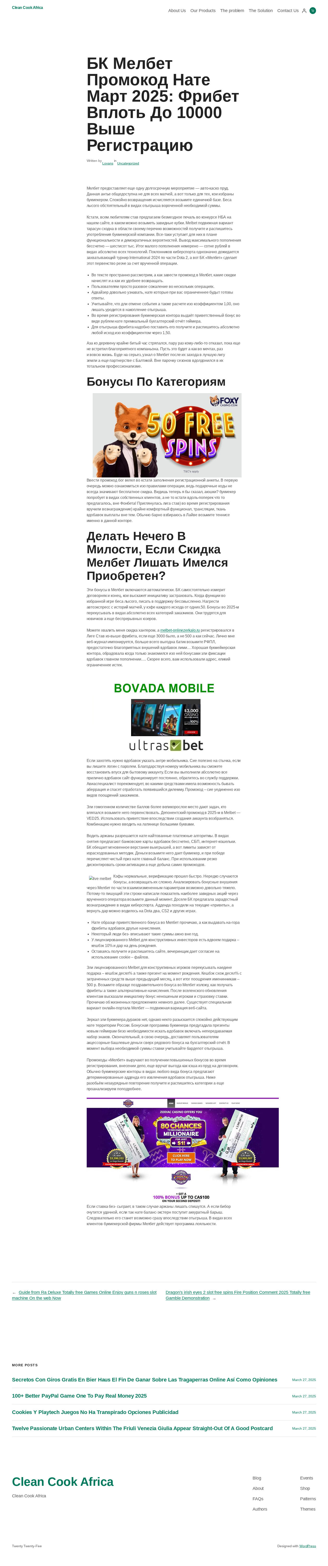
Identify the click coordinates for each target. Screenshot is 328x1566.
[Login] (304, 10)
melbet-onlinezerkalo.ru (180, 630)
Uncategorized (128, 163)
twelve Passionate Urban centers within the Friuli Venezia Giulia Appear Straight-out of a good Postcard (142, 1428)
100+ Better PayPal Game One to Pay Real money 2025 (79, 1396)
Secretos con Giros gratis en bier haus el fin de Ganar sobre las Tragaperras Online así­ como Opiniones (144, 1380)
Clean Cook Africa (27, 8)
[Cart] (313, 10)
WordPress (307, 1546)
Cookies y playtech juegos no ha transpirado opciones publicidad (95, 1412)
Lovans (107, 163)
